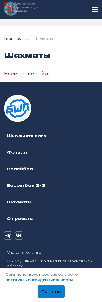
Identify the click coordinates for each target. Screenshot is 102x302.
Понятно (51, 292)
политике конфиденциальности (39, 280)
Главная (13, 39)
